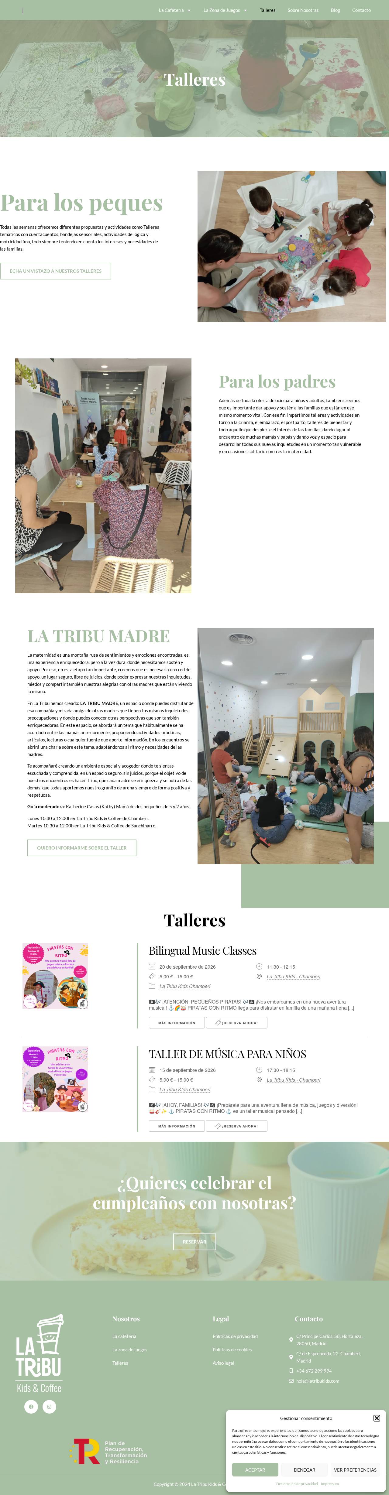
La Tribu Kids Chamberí (185, 986)
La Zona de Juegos (222, 10)
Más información (176, 1023)
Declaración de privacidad (297, 1483)
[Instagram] (49, 1407)
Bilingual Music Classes (202, 950)
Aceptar (255, 1470)
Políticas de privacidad (235, 1336)
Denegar (304, 1470)
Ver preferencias (355, 1470)
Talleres (268, 10)
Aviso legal (223, 1363)
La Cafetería (171, 10)
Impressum (330, 1483)
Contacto (361, 10)
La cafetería (124, 1336)
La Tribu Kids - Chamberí (293, 976)
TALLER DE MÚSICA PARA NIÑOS (227, 1053)
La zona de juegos (129, 1349)
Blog (335, 10)
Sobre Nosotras (303, 10)
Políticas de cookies (232, 1349)
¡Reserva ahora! (239, 1023)
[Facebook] (31, 1407)
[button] (377, 1418)
